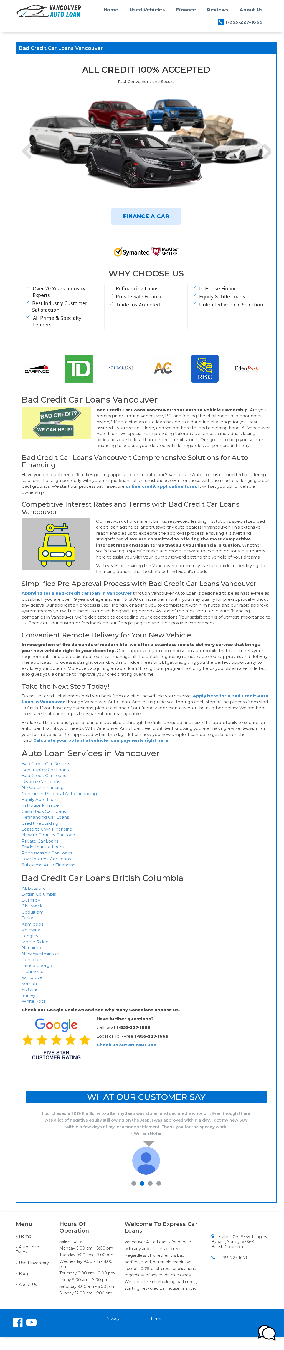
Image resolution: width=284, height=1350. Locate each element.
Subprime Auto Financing (49, 865)
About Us (251, 9)
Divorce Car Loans (41, 781)
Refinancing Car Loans (45, 817)
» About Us (26, 1284)
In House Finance (40, 805)
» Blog (22, 1273)
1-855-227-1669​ (233, 1257)
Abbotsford (34, 888)
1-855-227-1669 (244, 22)
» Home (23, 1236)
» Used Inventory (32, 1262)
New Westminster (41, 953)
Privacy (112, 1318)
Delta (27, 918)
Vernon (29, 983)
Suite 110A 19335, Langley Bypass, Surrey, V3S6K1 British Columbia (239, 1241)
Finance (186, 9)
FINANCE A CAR (146, 216)
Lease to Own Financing (47, 829)
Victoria (29, 989)
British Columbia (39, 894)
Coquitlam (33, 912)
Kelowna (31, 929)
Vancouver (33, 977)
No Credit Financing (43, 787)
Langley (30, 935)
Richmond (33, 971)
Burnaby (31, 900)
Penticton (32, 959)
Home (110, 9)
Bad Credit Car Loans (44, 775)
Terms (156, 1318)
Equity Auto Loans (40, 799)
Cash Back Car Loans (44, 811)
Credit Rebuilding (40, 823)
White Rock (34, 1001)
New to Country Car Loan (48, 835)
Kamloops (32, 924)
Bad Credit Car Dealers (46, 763)
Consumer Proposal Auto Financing (59, 793)
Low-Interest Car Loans (46, 858)
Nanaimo (31, 947)
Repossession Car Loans (47, 853)
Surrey (28, 995)
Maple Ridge (35, 941)
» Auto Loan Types (27, 1250)
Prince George (37, 965)
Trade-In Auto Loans (43, 846)
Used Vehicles (147, 9)
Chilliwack (32, 906)
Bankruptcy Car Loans (45, 769)
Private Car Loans (40, 841)
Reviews (218, 9)
